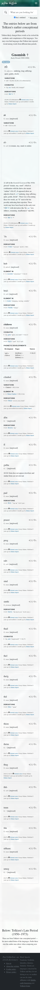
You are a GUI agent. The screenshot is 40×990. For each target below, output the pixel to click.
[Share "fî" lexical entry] (29, 445)
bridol (9, 301)
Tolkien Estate (25, 986)
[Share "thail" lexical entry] (29, 629)
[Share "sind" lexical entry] (29, 581)
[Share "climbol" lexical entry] (29, 377)
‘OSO (10, 247)
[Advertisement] (20, 164)
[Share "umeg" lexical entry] (29, 869)
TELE (10, 401)
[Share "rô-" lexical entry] (29, 143)
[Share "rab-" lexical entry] (29, 561)
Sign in (8, 963)
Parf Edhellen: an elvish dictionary (9, 3)
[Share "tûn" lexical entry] (29, 828)
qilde (9, 335)
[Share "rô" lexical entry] (29, 67)
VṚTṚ (10, 308)
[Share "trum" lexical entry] (29, 808)
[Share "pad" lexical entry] (29, 493)
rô (17, 194)
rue (28, 208)
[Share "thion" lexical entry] (29, 724)
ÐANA (10, 428)
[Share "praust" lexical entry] (29, 520)
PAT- (10, 503)
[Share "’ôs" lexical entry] (29, 237)
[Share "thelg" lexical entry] (29, 677)
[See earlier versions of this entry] (31, 67)
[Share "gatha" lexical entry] (29, 465)
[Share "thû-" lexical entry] (29, 787)
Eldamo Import (12, 104)
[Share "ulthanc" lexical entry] (29, 849)
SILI (9, 707)
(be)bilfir (10, 274)
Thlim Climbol (11, 394)
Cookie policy (11, 969)
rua (10, 87)
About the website (12, 966)
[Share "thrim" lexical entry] (29, 744)
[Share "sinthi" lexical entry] (29, 602)
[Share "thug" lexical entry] (29, 765)
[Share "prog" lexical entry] (29, 541)
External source (25, 99)
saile (9, 639)
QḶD (10, 341)
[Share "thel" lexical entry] (29, 656)
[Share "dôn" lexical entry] (29, 418)
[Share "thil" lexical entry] (29, 697)
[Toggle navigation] (36, 3)
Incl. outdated (20, 17)
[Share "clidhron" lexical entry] (29, 325)
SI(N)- (10, 612)
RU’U (10, 94)
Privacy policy (11, 972)
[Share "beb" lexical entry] (29, 264)
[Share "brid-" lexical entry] (29, 291)
